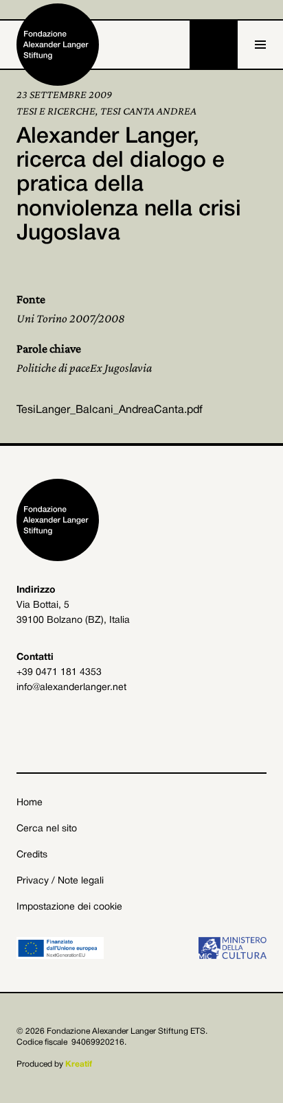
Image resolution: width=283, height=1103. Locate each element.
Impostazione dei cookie (69, 907)
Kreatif (78, 1064)
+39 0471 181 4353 (59, 672)
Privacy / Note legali (60, 881)
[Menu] (260, 45)
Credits (31, 855)
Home (29, 802)
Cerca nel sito (46, 829)
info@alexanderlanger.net (71, 687)
